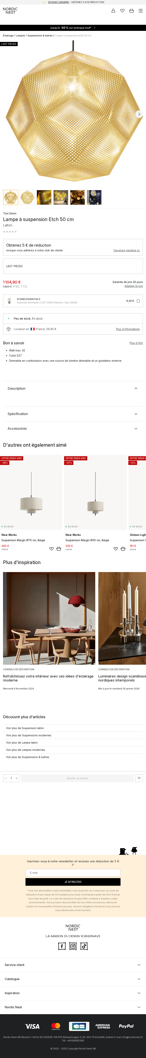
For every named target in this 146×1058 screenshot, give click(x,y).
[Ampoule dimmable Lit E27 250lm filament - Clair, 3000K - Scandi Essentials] (9, 301)
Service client (14, 965)
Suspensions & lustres (40, 35)
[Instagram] (73, 945)
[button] (10, 232)
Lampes (20, 35)
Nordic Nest (13, 1007)
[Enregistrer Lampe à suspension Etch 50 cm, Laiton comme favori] (139, 778)
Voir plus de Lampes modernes (25, 749)
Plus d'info (136, 343)
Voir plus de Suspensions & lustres (27, 757)
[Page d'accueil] (10, 11)
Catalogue (12, 979)
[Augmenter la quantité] (16, 778)
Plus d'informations (128, 329)
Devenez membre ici (127, 250)
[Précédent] (7, 114)
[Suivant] (139, 114)
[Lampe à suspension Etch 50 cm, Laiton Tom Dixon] (73, 113)
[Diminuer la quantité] (5, 778)
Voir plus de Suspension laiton (25, 728)
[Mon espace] (113, 10)
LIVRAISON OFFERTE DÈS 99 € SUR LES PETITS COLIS (76, 2)
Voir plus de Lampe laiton (22, 742)
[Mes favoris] (122, 10)
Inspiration (12, 993)
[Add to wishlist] (51, 548)
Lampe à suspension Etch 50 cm (73, 35)
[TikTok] (84, 945)
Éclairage (8, 35)
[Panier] (131, 10)
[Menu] (140, 10)
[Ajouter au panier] (58, 548)
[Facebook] (61, 945)
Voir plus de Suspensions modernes (28, 735)
